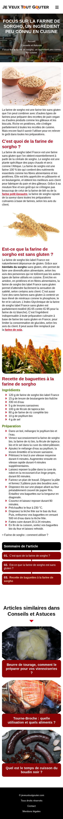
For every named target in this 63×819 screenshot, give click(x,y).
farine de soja (13, 329)
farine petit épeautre (14, 194)
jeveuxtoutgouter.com (32, 795)
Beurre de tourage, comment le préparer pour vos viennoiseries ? (31, 669)
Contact (31, 806)
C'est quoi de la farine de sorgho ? (27, 555)
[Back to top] (54, 810)
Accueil (31, 41)
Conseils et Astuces (31, 45)
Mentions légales (31, 811)
